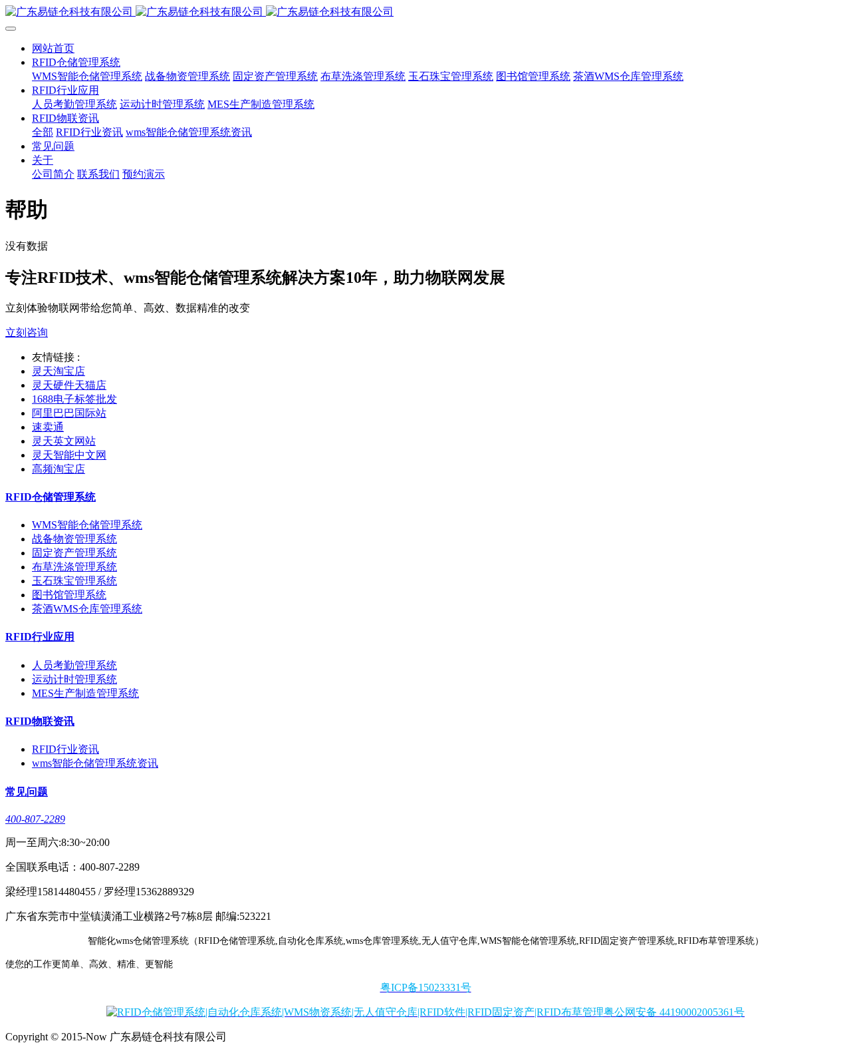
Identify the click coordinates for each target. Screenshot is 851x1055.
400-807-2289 (35, 819)
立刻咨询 (26, 332)
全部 (42, 132)
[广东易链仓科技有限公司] (425, 12)
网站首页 (53, 48)
